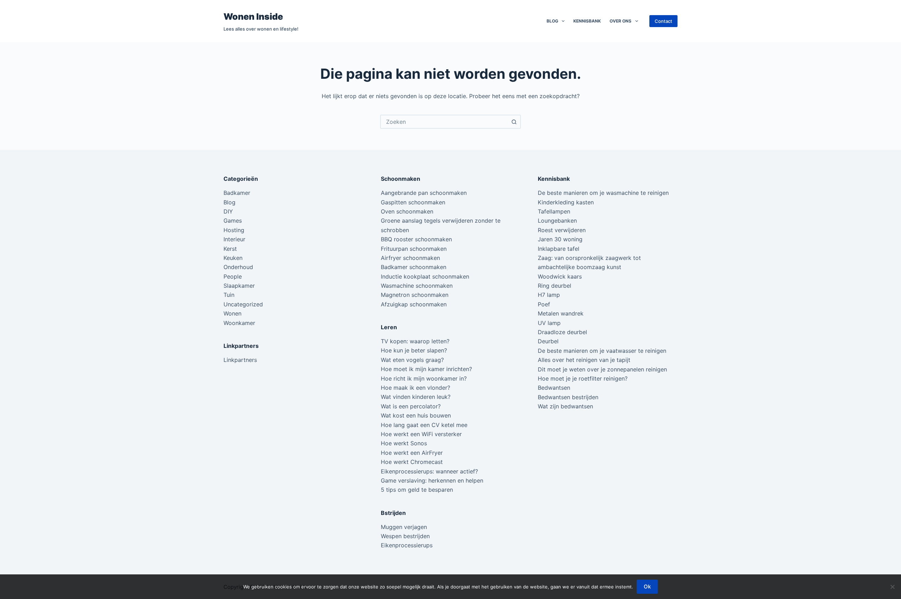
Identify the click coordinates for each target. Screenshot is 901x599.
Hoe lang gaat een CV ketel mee (424, 424)
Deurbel (548, 341)
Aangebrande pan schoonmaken (424, 192)
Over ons (620, 21)
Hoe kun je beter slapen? (414, 350)
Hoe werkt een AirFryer (412, 452)
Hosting (233, 230)
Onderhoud (238, 266)
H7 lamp (549, 294)
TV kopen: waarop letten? (415, 341)
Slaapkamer (239, 285)
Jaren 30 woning (560, 239)
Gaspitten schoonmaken (413, 202)
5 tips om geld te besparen (417, 489)
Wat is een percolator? (411, 406)
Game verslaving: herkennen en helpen (432, 480)
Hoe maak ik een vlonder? (415, 387)
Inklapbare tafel (558, 248)
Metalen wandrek (561, 313)
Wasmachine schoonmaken (417, 285)
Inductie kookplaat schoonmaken (425, 276)
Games (232, 220)
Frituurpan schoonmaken (414, 248)
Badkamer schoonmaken (413, 266)
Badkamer (236, 192)
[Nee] (892, 586)
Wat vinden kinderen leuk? (415, 396)
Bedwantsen (554, 387)
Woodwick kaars (560, 276)
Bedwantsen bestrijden (568, 397)
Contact (663, 21)
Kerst (230, 248)
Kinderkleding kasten (566, 202)
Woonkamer (239, 322)
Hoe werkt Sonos (404, 443)
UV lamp (549, 322)
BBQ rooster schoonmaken (416, 239)
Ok (647, 586)
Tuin (228, 294)
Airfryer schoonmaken (410, 257)
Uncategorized (243, 304)
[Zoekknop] (514, 121)
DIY (228, 211)
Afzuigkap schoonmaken (414, 304)
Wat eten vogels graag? (412, 359)
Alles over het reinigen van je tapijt (584, 359)
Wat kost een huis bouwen (416, 415)
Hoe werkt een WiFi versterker (421, 434)
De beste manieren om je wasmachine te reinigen (603, 192)
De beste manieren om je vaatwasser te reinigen (602, 350)
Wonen (232, 313)
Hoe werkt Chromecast (412, 461)
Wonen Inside (253, 16)
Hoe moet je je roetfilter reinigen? (583, 378)
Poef (544, 304)
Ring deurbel (554, 285)
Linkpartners (240, 359)
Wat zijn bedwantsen (565, 406)
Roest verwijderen (562, 230)
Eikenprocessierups (407, 545)
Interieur (234, 239)
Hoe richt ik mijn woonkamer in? (424, 378)
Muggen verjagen (404, 526)
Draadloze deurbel (562, 332)
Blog (552, 21)
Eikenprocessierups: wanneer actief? (429, 471)
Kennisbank (587, 21)
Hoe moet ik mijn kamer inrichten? (426, 368)
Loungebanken (557, 220)
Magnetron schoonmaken (414, 294)
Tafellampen (554, 211)
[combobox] (444, 122)
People (232, 276)
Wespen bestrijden (405, 536)
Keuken (232, 257)
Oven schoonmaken (407, 211)
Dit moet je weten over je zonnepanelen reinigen (602, 369)
